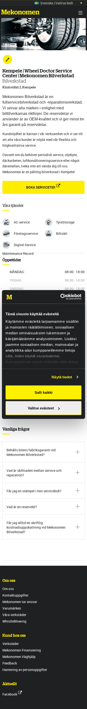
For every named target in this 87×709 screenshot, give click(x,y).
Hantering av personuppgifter (24, 669)
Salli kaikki (43, 392)
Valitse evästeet (41, 408)
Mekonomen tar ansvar (19, 601)
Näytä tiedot (61, 377)
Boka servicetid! (40, 187)
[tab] (43, 452)
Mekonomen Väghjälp (19, 656)
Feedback (9, 663)
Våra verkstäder (14, 614)
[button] (58, 3)
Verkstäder (10, 643)
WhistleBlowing (14, 621)
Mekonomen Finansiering (21, 650)
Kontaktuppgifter (15, 595)
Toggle (80, 12)
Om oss (8, 588)
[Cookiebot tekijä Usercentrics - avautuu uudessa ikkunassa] (61, 297)
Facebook (9, 694)
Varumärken (11, 608)
